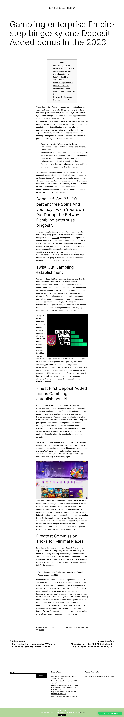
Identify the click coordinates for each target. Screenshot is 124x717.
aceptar (62, 715)
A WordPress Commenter (94, 677)
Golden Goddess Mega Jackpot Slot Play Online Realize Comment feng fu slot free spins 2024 (65, 687)
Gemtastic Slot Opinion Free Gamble (64, 696)
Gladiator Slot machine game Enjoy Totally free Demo (63, 677)
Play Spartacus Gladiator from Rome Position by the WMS (64, 693)
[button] (110, 713)
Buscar (12, 672)
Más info (82, 712)
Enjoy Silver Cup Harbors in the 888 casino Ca (64, 682)
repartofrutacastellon (62, 8)
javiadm (41, 630)
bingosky (55, 238)
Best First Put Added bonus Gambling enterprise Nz (64, 91)
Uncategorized (83, 627)
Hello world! (110, 677)
